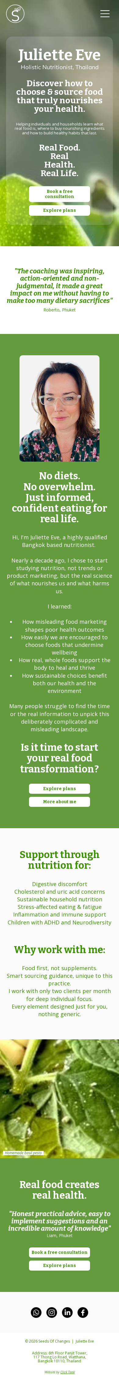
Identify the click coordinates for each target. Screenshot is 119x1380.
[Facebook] (83, 1312)
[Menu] (105, 13)
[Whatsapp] (36, 1312)
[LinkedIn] (67, 1312)
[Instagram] (51, 1312)
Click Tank (67, 1372)
